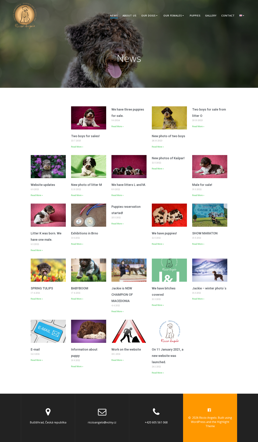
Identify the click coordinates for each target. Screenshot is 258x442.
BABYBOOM (79, 288)
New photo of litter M (86, 185)
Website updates (43, 185)
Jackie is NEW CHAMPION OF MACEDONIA (122, 294)
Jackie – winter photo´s (209, 288)
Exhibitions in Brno (84, 233)
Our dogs (148, 15)
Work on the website (126, 349)
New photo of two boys (168, 136)
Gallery (211, 15)
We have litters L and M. (128, 185)
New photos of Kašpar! (168, 158)
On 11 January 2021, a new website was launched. (167, 356)
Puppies (195, 15)
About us (129, 15)
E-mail (35, 349)
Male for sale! (202, 185)
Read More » (77, 147)
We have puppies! (164, 233)
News (114, 15)
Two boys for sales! (85, 136)
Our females (172, 15)
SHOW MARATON (205, 233)
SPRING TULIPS (42, 288)
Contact (228, 15)
